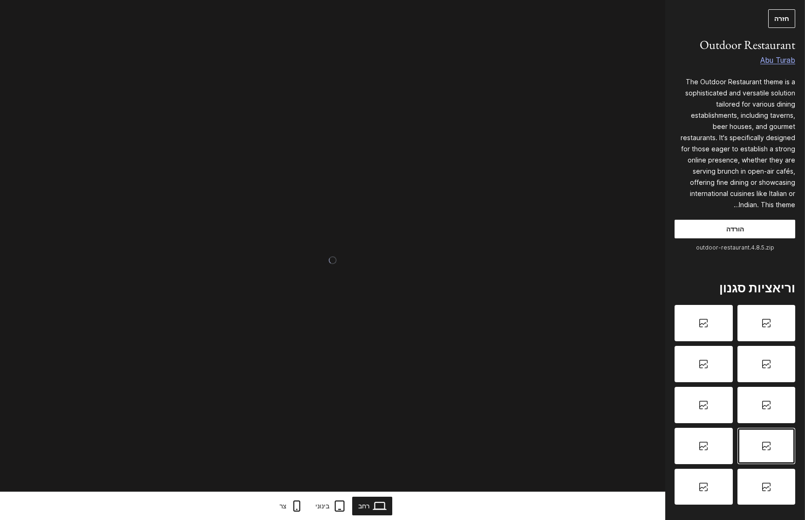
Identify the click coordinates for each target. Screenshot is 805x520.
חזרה (781, 18)
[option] (766, 323)
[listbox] (735, 405)
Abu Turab (777, 60)
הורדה (735, 229)
